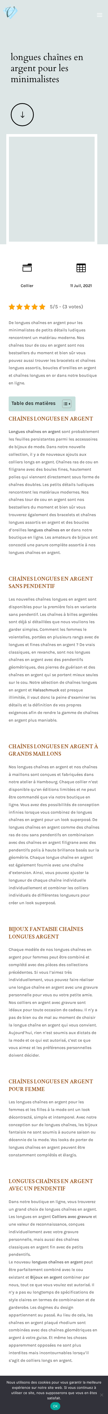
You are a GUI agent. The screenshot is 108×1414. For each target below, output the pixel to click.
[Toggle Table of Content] (64, 403)
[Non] (101, 1394)
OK (55, 1406)
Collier (27, 285)
